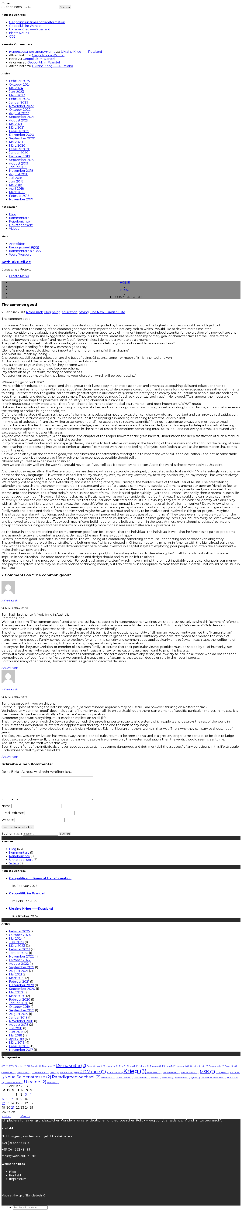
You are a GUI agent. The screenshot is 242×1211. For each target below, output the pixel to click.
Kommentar (11, 799)
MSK (207, 1071)
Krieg (135, 1071)
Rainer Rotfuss (124, 1078)
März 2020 (17, 145)
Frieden (167, 1066)
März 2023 (17, 95)
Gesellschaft (9, 1072)
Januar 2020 (18, 153)
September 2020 (22, 138)
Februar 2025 (19, 81)
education (69, 312)
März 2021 (16, 127)
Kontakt (15, 1175)
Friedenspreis (181, 1066)
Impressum (17, 1179)
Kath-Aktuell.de (16, 262)
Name (6, 806)
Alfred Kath (34, 312)
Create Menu (19, 276)
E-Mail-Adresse (13, 813)
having (84, 312)
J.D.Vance (93, 1071)
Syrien (195, 1078)
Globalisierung (40, 1072)
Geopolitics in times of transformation (37, 22)
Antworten (10, 668)
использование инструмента (32, 51)
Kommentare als (25, 251)
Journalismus (115, 1072)
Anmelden (17, 244)
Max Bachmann (190, 1072)
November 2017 (21, 199)
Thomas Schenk (14, 1082)
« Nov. (6, 1116)
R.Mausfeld (108, 1078)
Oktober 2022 (20, 109)
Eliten (131, 1066)
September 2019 (21, 160)
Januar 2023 (18, 102)
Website (8, 820)
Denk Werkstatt (96, 1066)
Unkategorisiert (21, 225)
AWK (13, 1066)
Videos (14, 228)
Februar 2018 (19, 196)
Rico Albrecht (142, 1078)
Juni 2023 (16, 92)
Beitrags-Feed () (24, 247)
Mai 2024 (16, 88)
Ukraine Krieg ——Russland (29, 29)
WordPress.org (20, 254)
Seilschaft (168, 1078)
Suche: (7, 1207)
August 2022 (19, 113)
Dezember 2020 (21, 135)
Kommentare (19, 218)
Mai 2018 (15, 185)
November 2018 (21, 170)
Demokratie (71, 1065)
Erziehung (142, 1066)
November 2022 (21, 106)
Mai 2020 (16, 142)
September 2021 (21, 117)
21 (12, 1107)
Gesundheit (24, 1072)
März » (25, 1116)
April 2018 (16, 188)
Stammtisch (182, 1078)
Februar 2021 (19, 131)
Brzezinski (48, 1066)
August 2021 (18, 120)
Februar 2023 (19, 99)
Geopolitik (231, 1066)
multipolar (222, 1072)
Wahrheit (53, 1082)
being (56, 312)
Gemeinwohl (216, 1066)
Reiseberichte (19, 221)
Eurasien (155, 1066)
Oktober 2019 (19, 156)
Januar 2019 (18, 167)
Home (125, 282)
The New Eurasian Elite (107, 312)
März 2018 (17, 192)
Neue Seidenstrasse (28, 1076)
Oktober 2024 (20, 84)
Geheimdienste (199, 1066)
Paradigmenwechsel (76, 1076)
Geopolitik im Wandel (25, 26)
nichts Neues (19, 33)
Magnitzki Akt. (171, 1072)
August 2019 (18, 163)
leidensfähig (154, 1072)
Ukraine (35, 1081)
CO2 (12, 36)
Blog (12, 214)
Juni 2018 (16, 181)
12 (3, 1103)
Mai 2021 (15, 124)
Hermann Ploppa (70, 1072)
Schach (156, 1078)
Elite (122, 1066)
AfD (5, 1066)
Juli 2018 (15, 178)
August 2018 (18, 174)
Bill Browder (34, 1066)
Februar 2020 (19, 149)
